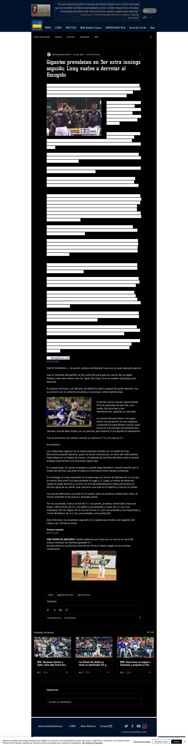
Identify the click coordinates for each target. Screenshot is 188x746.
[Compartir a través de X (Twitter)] (54, 610)
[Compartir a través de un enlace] (66, 610)
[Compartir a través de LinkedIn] (60, 610)
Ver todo (150, 632)
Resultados (84, 37)
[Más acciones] (139, 54)
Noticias (58, 37)
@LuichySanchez (128, 17)
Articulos (71, 37)
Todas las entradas (42, 37)
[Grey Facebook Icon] (132, 726)
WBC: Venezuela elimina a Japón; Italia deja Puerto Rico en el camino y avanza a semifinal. (52, 663)
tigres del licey (84, 595)
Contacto (103, 726)
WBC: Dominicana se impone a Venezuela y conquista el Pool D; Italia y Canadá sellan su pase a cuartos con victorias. (135, 663)
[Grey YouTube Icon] (138, 726)
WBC (96, 37)
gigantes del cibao (65, 595)
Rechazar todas (161, 741)
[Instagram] (144, 726)
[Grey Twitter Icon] (126, 726)
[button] (151, 37)
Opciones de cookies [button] (142, 741)
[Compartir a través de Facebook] (48, 610)
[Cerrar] (184, 741)
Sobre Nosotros (88, 726)
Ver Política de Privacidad (92, 743)
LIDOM (72, 726)
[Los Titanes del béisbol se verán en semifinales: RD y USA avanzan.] (94, 647)
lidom (50, 595)
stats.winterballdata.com (50, 726)
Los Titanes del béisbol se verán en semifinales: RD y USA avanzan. (92, 663)
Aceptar (176, 741)
